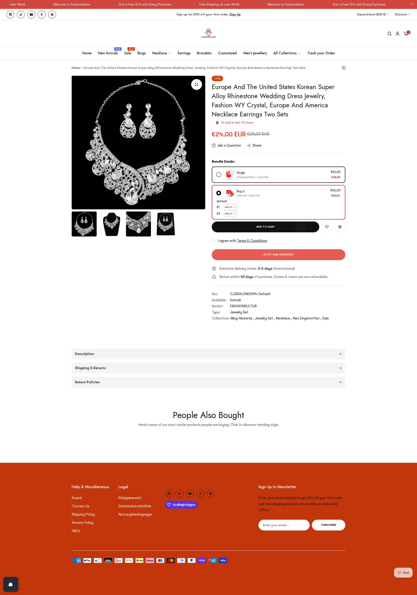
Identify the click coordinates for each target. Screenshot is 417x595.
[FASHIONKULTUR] (208, 33)
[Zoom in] (196, 84)
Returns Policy (82, 523)
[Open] (10, 584)
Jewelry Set (239, 312)
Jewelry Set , (265, 318)
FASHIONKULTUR (243, 306)
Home (76, 67)
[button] (326, 226)
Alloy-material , (242, 318)
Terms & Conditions (252, 241)
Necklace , (284, 318)
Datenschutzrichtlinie (134, 506)
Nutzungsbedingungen (135, 514)
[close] (412, 4)
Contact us (80, 506)
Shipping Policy (83, 514)
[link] (161, 53)
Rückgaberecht (129, 498)
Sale (325, 318)
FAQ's (76, 531)
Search (77, 498)
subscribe (328, 525)
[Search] (389, 34)
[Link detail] (10, 14)
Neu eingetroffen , (307, 318)
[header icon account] (397, 34)
